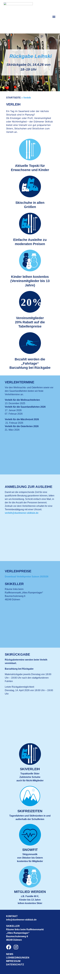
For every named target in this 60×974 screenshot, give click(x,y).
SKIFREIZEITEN (29, 811)
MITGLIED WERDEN (30, 892)
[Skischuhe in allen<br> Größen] (30, 186)
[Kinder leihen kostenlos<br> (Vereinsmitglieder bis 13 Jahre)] (30, 260)
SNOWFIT (30, 850)
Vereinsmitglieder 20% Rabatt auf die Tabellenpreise (30, 322)
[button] (54, 16)
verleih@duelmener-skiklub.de (21, 513)
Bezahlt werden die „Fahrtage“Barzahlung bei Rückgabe (30, 364)
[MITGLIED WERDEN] (30, 877)
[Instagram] (15, 947)
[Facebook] (8, 947)
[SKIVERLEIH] (30, 754)
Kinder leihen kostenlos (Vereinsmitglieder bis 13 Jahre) (30, 281)
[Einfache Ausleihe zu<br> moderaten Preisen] (30, 223)
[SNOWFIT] (30, 835)
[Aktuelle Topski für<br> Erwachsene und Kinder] (30, 149)
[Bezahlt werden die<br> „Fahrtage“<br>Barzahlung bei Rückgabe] (30, 343)
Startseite (13, 97)
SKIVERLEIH (30, 769)
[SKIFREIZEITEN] (30, 796)
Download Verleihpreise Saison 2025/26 (26, 576)
